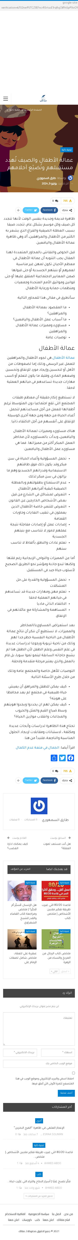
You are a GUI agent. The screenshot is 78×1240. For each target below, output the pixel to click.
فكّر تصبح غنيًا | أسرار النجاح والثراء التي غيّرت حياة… (39, 1181)
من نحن (68, 1214)
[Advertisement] (39, 52)
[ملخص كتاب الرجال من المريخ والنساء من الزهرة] (56, 939)
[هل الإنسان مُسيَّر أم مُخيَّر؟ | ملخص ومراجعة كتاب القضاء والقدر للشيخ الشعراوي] (22, 891)
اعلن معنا (48, 1219)
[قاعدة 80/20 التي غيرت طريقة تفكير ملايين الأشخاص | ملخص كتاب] (56, 891)
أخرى (39, 1120)
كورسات (27, 1219)
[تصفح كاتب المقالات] (39, 806)
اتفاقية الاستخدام (15, 1214)
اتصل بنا (56, 1214)
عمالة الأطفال (63, 358)
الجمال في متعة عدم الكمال (37, 748)
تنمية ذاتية (67, 149)
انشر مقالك (63, 1219)
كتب (39, 1174)
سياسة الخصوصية (38, 1214)
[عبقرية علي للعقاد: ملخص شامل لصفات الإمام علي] (22, 939)
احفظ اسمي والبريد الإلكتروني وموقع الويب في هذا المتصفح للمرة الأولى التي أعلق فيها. (45, 1081)
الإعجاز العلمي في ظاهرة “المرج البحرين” (39, 1128)
